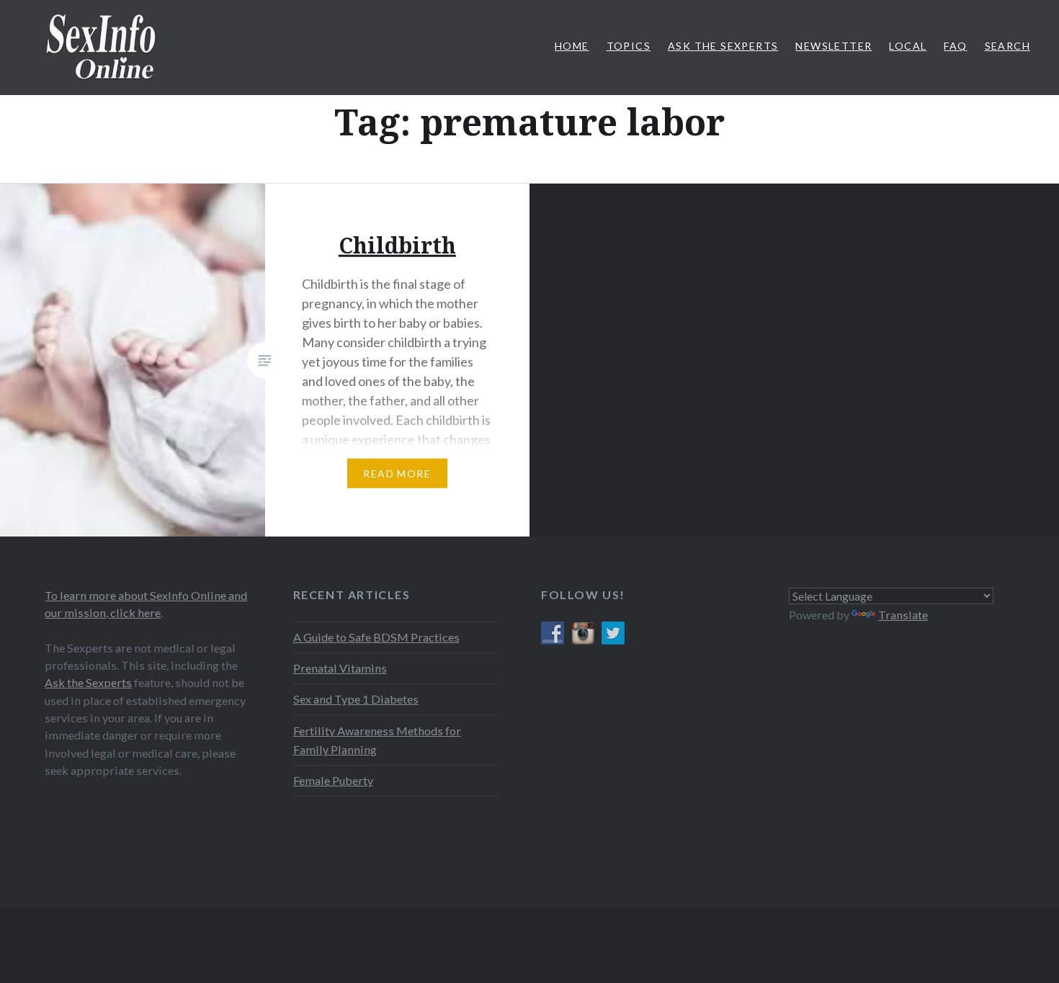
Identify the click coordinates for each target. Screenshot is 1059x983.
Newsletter (833, 46)
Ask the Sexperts (88, 682)
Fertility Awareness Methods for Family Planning (377, 740)
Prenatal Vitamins (340, 668)
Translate (903, 614)
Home (572, 46)
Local (907, 46)
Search (1007, 46)
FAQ (955, 46)
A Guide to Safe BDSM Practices (376, 637)
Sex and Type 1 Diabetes (356, 699)
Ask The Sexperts (723, 46)
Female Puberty (333, 780)
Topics (629, 46)
